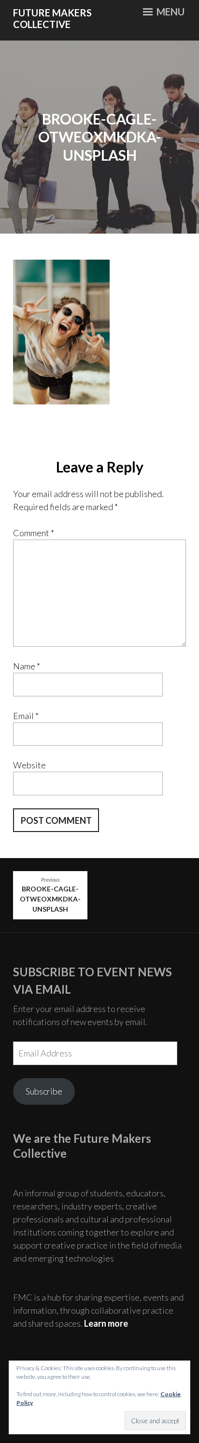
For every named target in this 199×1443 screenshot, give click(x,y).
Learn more (106, 1323)
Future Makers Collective (52, 18)
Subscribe (44, 1091)
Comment (33, 532)
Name (26, 666)
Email (26, 715)
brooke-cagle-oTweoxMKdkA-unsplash (50, 895)
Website (29, 765)
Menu (170, 11)
